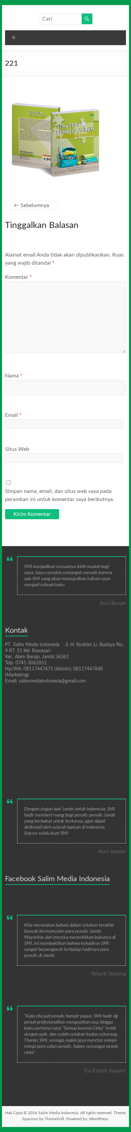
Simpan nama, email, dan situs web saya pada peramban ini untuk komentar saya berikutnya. (59, 495)
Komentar (18, 277)
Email (13, 415)
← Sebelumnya (31, 205)
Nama (14, 375)
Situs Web (17, 449)
